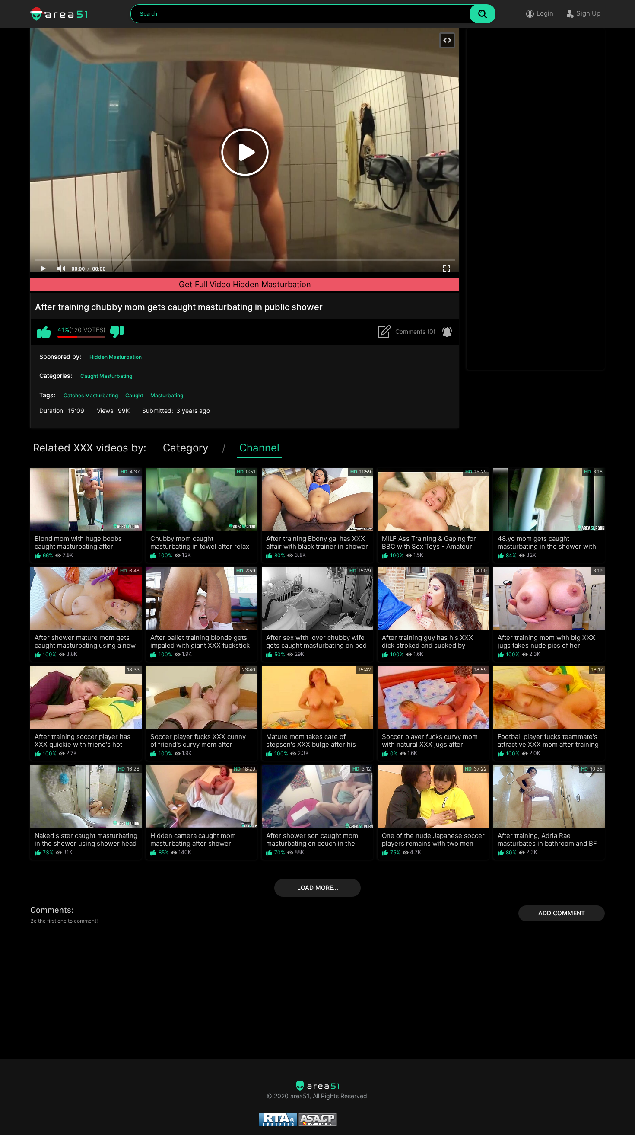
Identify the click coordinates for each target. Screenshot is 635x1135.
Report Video (445, 332)
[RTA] (317, 1086)
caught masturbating (106, 376)
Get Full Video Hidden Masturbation (245, 284)
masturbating (166, 395)
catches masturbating (91, 395)
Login (545, 13)
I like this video (44, 332)
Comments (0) (415, 331)
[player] (43, 269)
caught (134, 395)
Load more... (317, 887)
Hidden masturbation (115, 357)
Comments (50, 909)
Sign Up (588, 13)
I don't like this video (117, 332)
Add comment (561, 913)
